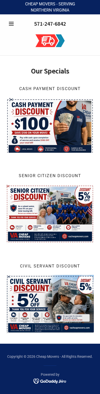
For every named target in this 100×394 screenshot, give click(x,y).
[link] (50, 41)
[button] (12, 23)
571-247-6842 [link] (50, 23)
